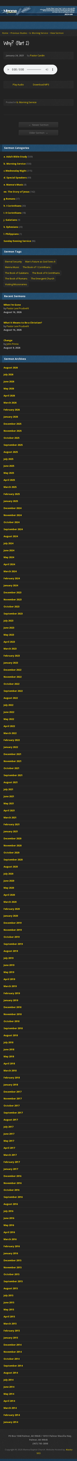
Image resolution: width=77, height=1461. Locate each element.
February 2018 (12, 1077)
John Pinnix (13, 344)
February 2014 (12, 1415)
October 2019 (11, 936)
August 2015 (11, 1288)
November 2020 (12, 845)
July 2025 (8, 459)
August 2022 (11, 698)
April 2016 (9, 1232)
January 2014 (11, 1422)
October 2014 (11, 1358)
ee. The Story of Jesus (16, 191)
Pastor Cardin (37, 55)
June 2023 (9, 627)
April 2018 (9, 1063)
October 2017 (11, 1105)
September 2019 (13, 944)
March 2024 (10, 571)
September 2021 (13, 775)
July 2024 (8, 543)
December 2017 (12, 1091)
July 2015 (8, 1295)
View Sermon (57, 33)
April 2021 (9, 810)
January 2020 (11, 915)
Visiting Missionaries (16, 284)
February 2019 (12, 993)
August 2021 (11, 782)
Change (8, 340)
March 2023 (10, 648)
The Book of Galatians (17, 273)
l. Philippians (11, 234)
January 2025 (11, 501)
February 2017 (12, 1162)
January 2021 (11, 831)
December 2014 (12, 1344)
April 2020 (9, 894)
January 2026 (11, 416)
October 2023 (11, 606)
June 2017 (9, 1133)
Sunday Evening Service (17, 241)
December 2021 (12, 754)
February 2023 (12, 655)
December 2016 (12, 1176)
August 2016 (11, 1204)
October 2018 (11, 1021)
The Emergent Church (42, 278)
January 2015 (11, 1337)
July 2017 (8, 1126)
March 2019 (10, 986)
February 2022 (12, 740)
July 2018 (8, 1042)
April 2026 (9, 395)
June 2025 (9, 465)
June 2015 (9, 1302)
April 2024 (9, 564)
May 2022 (9, 719)
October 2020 (11, 852)
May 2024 (9, 557)
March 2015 (10, 1323)
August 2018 (11, 1035)
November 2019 (12, 929)
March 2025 (10, 487)
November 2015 (12, 1267)
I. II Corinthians (12, 212)
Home (5, 33)
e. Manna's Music (13, 184)
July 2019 (8, 958)
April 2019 (9, 979)
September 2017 (13, 1112)
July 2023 (8, 620)
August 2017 (11, 1119)
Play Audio (10, 85)
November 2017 (12, 1098)
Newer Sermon (39, 124)
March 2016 (10, 1239)
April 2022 (9, 726)
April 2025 (9, 480)
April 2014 (9, 1400)
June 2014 (9, 1386)
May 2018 (9, 1056)
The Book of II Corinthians (46, 273)
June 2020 (9, 880)
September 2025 (13, 444)
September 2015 (13, 1281)
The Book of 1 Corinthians (36, 267)
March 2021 (10, 817)
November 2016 (12, 1183)
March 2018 (10, 1070)
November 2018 (12, 1014)
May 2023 (9, 634)
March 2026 (10, 402)
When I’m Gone (12, 304)
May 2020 (9, 887)
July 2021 (8, 789)
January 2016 (11, 1253)
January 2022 (11, 747)
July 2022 (8, 705)
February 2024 (12, 578)
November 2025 (12, 430)
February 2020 (12, 908)
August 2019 (11, 951)
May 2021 (9, 803)
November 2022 (12, 676)
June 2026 (9, 381)
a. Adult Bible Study (15, 156)
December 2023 (12, 592)
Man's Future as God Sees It (40, 261)
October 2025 (11, 437)
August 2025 (11, 452)
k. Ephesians (11, 226)
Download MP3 (41, 84)
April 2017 (9, 1147)
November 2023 (12, 599)
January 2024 (11, 585)
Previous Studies (19, 33)
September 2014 (13, 1365)
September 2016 (13, 1197)
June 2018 (9, 1049)
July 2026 (8, 374)
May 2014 (9, 1393)
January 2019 (11, 1000)
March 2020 (10, 901)
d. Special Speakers (15, 177)
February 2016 (12, 1246)
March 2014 (10, 1408)
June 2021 (9, 796)
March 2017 (10, 1154)
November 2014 (12, 1351)
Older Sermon (38, 132)
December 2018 (12, 1007)
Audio (26, 312)
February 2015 (12, 1330)
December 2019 (12, 922)
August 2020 (11, 866)
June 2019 (9, 965)
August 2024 (11, 536)
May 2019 (9, 972)
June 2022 (9, 712)
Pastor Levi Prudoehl (18, 308)
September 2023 (13, 613)
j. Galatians (10, 219)
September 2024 (13, 529)
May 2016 (9, 1225)
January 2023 (11, 662)
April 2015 (9, 1316)
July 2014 (8, 1379)
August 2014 (11, 1372)
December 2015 (12, 1260)
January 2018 (11, 1084)
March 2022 (10, 733)
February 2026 (12, 409)
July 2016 (8, 1211)
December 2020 (12, 838)
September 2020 (13, 859)
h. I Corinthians (12, 205)
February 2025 (12, 494)
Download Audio (30, 85)
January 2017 (11, 1169)
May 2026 (9, 388)
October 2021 (11, 768)
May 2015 (9, 1309)
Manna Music (12, 267)
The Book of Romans (16, 278)
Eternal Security (13, 261)
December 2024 (12, 508)
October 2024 (11, 522)
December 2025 (12, 423)
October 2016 (11, 1190)
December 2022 (12, 669)
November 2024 (12, 515)
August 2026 (11, 367)
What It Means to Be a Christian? (23, 322)
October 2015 (11, 1274)
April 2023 (9, 641)
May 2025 (9, 472)
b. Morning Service (39, 33)
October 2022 (11, 683)
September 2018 (13, 1028)
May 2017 (9, 1140)
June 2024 (9, 550)
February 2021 (12, 824)
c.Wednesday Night (15, 170)
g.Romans (9, 198)
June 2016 (9, 1218)
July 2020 (8, 873)
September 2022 (13, 690)
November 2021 (12, 761)
